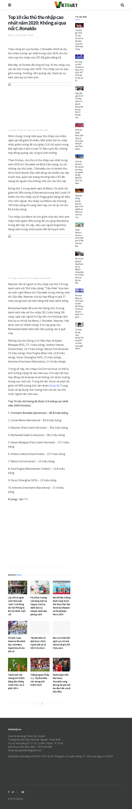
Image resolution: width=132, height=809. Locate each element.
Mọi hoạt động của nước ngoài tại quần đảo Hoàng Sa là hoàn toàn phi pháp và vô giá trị (79, 306)
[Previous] (36, 703)
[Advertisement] (39, 535)
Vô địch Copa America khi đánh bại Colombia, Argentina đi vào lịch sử (16, 644)
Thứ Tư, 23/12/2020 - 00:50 (20, 35)
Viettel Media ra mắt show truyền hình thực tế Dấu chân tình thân (79, 238)
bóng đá (54, 385)
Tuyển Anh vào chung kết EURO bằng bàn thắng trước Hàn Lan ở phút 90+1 (16, 681)
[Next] (42, 703)
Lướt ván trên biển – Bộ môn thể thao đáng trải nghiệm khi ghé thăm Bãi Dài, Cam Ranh (79, 172)
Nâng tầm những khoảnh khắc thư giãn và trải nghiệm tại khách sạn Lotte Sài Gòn (79, 206)
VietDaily (19, 798)
